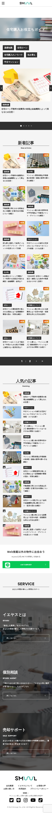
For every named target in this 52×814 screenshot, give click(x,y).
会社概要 (10, 785)
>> (42, 361)
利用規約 (22, 788)
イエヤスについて (25, 785)
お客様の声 (41, 785)
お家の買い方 (9, 788)
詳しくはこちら (11, 638)
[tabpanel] (26, 91)
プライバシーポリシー (39, 788)
